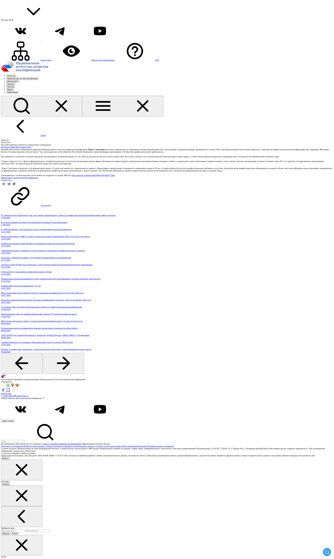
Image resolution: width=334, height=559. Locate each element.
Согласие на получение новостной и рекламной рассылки (121, 446)
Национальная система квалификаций (22, 79)
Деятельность (12, 81)
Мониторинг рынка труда (12, 178)
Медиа (10, 90)
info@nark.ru (22, 396)
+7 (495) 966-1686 (9, 396)
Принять (5, 458)
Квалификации (31, 178)
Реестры (10, 87)
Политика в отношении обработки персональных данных (27, 446)
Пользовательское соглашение (160, 446)
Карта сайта (6, 393)
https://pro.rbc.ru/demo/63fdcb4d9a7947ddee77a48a (93, 175)
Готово (14, 533)
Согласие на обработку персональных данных (73, 446)
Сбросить (6, 533)
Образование (12, 92)
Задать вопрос (8, 421)
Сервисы (10, 84)
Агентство (11, 76)
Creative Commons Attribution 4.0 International (61, 444)
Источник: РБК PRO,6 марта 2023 (16, 147)
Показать (5, 484)
